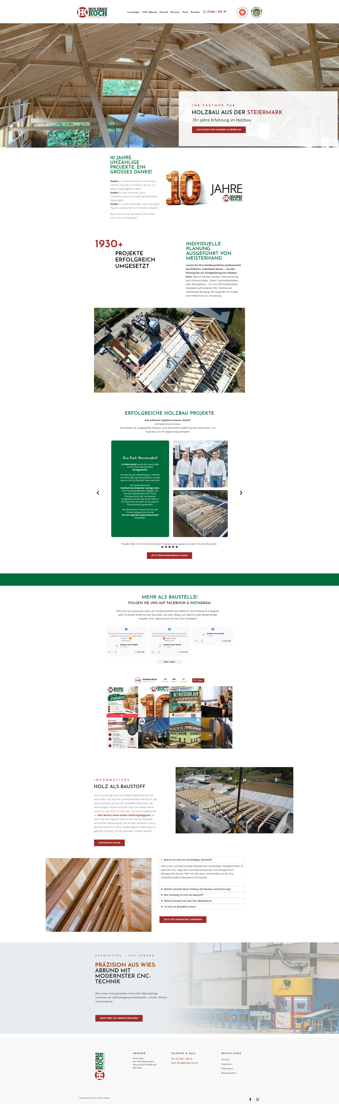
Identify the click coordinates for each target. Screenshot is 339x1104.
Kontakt (195, 12)
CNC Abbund (149, 12)
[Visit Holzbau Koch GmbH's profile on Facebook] (117, 646)
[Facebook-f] (250, 1099)
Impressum (227, 1064)
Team (185, 12)
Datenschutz (227, 1069)
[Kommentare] (115, 653)
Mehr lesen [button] (126, 641)
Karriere (175, 12)
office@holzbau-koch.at (187, 1063)
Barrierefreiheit (229, 1073)
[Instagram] (257, 1099)
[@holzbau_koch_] (137, 680)
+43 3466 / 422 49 (183, 1059)
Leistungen (133, 12)
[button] (169, 350)
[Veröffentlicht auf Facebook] (126, 629)
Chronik (163, 12)
